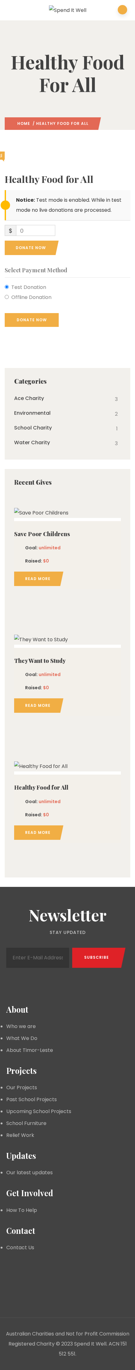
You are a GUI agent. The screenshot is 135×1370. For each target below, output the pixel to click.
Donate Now (31, 247)
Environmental (32, 413)
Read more (38, 578)
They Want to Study (40, 660)
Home (23, 123)
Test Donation (28, 287)
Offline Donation (31, 297)
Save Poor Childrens (42, 534)
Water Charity (32, 442)
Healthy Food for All (41, 787)
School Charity (33, 427)
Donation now (67, 511)
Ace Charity (29, 398)
